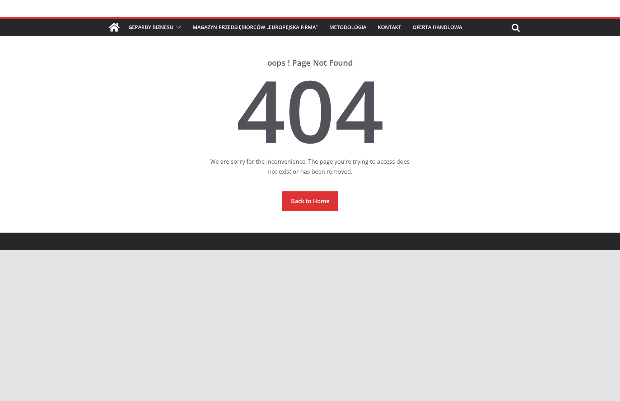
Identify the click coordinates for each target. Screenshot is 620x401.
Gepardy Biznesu (150, 27)
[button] (177, 27)
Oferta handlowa (437, 27)
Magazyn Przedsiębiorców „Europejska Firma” (255, 27)
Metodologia (347, 27)
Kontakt (389, 27)
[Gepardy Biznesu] (114, 27)
